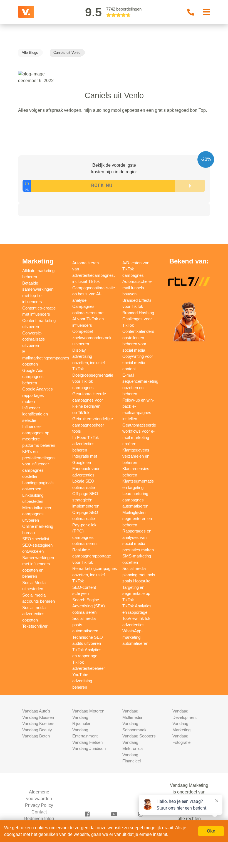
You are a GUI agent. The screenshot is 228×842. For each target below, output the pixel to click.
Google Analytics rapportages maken (37, 395)
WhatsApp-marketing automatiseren (135, 637)
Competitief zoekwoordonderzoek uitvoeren (91, 337)
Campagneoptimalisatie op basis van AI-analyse (93, 294)
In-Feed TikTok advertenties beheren (85, 443)
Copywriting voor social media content (137, 362)
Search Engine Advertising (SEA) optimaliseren (88, 606)
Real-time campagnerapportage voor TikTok (91, 556)
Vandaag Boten (36, 736)
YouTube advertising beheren (82, 680)
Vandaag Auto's (36, 711)
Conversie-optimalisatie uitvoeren (33, 339)
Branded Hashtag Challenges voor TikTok (138, 319)
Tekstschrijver (35, 626)
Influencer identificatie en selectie (35, 414)
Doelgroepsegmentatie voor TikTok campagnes (92, 381)
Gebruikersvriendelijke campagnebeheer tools (92, 424)
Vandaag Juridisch (89, 748)
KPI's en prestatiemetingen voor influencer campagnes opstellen (38, 464)
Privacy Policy (39, 805)
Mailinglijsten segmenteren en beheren (137, 518)
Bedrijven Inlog (39, 818)
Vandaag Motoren (88, 711)
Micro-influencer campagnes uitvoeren (36, 514)
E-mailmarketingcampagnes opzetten (45, 357)
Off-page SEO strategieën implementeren (85, 499)
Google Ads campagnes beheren (33, 376)
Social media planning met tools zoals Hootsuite (138, 574)
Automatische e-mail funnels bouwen (137, 287)
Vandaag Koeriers (38, 723)
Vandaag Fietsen (87, 742)
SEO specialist (35, 538)
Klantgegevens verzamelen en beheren (135, 456)
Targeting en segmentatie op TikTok (136, 593)
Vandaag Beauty (37, 729)
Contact (39, 812)
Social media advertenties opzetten (34, 613)
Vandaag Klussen (38, 717)
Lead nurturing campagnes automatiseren (135, 499)
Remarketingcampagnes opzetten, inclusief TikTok (94, 574)
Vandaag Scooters (139, 736)
